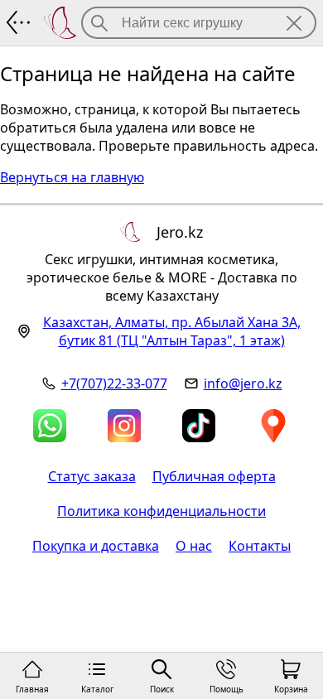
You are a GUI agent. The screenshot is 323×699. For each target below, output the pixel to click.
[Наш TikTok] (198, 425)
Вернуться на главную (72, 177)
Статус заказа (92, 476)
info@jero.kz (243, 383)
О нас (194, 546)
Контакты (260, 546)
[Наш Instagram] (124, 425)
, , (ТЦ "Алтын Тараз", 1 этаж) (172, 331)
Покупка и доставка (95, 546)
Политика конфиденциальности (161, 511)
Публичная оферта (214, 476)
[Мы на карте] (273, 425)
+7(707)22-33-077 (114, 383)
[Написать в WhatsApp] (49, 425)
